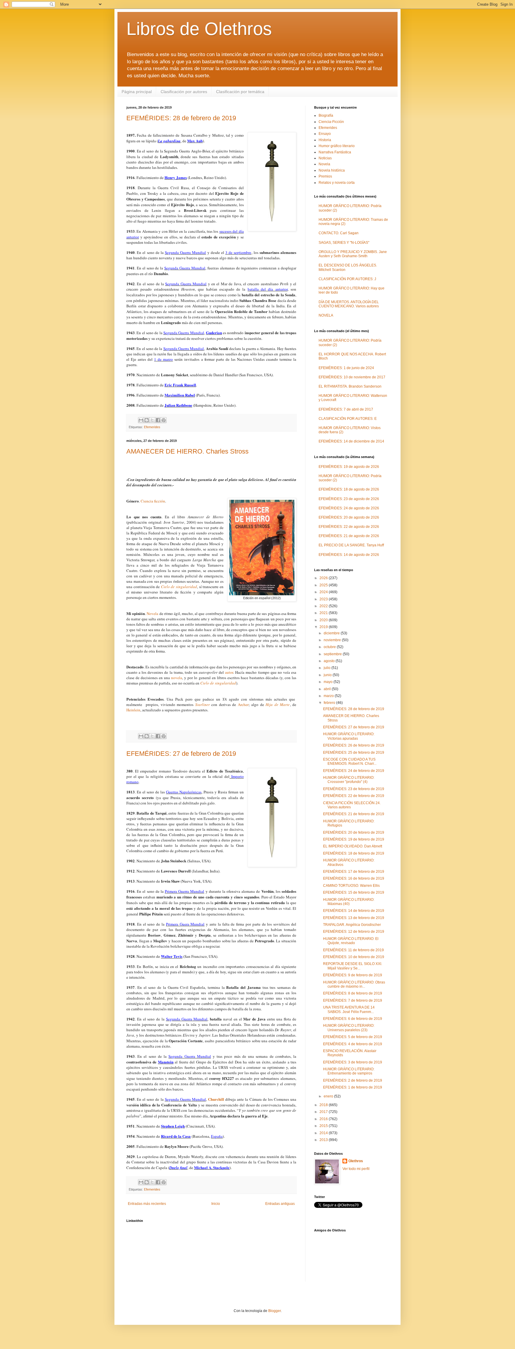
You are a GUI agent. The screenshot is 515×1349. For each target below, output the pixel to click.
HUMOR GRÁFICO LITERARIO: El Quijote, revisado (351, 941)
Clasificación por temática (240, 91)
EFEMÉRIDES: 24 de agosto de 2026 (349, 508)
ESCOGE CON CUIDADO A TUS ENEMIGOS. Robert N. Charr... (349, 761)
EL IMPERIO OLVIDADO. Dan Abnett (352, 846)
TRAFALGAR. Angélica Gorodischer (352, 925)
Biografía (326, 115)
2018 (324, 1105)
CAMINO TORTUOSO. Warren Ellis (351, 886)
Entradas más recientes (147, 1204)
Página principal (137, 91)
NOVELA (326, 315)
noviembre (333, 640)
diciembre (332, 633)
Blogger (274, 1311)
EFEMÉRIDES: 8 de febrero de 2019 (352, 993)
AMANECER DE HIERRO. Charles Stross (187, 451)
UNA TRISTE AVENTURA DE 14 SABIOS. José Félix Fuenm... (349, 1009)
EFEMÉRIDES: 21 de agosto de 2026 (349, 536)
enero (329, 1096)
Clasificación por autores (184, 91)
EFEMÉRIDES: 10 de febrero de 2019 (353, 957)
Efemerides (152, 427)
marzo (329, 696)
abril (328, 689)
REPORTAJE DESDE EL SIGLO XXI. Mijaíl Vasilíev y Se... (352, 966)
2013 (324, 1140)
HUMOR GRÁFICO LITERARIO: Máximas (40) (348, 902)
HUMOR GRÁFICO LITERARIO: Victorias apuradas (348, 736)
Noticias (325, 158)
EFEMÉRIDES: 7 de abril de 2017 (346, 409)
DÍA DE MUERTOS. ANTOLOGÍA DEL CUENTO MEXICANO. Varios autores (349, 304)
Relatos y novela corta (337, 183)
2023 (324, 599)
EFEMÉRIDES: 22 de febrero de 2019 (353, 796)
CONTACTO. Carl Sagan (339, 233)
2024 (324, 592)
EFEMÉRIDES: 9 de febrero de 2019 (352, 975)
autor (229, 672)
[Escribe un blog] (147, 420)
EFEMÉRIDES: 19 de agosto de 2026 (349, 467)
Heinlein (133, 710)
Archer (243, 704)
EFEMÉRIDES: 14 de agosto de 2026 (349, 555)
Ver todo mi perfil (356, 1169)
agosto (330, 661)
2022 (324, 606)
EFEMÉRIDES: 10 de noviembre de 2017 (352, 377)
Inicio (215, 1204)
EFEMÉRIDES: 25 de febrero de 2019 (353, 752)
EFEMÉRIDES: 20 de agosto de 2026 (349, 517)
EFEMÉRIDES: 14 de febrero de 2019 (353, 911)
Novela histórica (332, 170)
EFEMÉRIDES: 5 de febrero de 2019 (352, 1037)
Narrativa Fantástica (335, 152)
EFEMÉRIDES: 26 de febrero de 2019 (353, 745)
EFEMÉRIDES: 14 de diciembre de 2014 (351, 441)
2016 (324, 1119)
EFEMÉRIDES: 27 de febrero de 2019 (181, 753)
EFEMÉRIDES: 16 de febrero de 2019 (353, 878)
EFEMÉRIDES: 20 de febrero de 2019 (353, 832)
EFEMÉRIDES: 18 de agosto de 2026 (349, 489)
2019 (324, 627)
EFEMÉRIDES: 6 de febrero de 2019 (352, 1019)
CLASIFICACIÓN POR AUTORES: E (348, 419)
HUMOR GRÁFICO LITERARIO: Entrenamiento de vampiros (348, 1071)
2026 (324, 578)
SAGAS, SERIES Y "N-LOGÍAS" (344, 242)
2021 (324, 613)
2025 (324, 585)
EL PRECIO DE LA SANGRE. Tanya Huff (351, 545)
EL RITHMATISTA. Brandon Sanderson (350, 386)
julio (327, 668)
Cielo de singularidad (179, 586)
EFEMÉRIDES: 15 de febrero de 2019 (353, 892)
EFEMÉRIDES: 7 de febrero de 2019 (352, 1000)
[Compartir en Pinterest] (164, 420)
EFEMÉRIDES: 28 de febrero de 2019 (181, 118)
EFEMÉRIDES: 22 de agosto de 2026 (349, 527)
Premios (325, 176)
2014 (324, 1133)
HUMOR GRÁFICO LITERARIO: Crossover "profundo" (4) (348, 780)
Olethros (355, 1161)
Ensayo (325, 134)
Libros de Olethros (199, 29)
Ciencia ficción (153, 501)
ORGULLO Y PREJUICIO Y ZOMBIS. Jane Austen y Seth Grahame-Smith (353, 254)
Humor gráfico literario (337, 146)
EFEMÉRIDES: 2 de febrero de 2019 (352, 1080)
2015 (324, 1126)
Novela (152, 613)
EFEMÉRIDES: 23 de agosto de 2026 (349, 499)
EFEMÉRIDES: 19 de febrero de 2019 (353, 839)
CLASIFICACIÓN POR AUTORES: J (347, 279)
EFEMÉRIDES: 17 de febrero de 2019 (353, 871)
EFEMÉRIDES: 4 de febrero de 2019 (352, 1044)
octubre (330, 647)
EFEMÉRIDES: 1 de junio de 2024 (346, 368)
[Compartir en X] (152, 420)
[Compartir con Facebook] (158, 420)
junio (328, 675)
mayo (328, 682)
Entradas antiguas (280, 1204)
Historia (325, 140)
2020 (324, 620)
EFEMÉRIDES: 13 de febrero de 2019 (353, 918)
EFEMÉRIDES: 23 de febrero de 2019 (353, 789)
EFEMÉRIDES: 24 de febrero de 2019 (353, 771)
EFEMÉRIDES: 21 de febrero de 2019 (353, 814)
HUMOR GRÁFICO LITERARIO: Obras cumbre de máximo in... (354, 984)
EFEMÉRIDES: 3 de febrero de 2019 (352, 1062)
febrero (330, 703)
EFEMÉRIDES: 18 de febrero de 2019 (353, 853)
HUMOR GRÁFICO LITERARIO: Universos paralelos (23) (348, 1027)
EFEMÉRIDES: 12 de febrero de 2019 (353, 931)
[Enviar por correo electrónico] (141, 420)
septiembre (333, 654)
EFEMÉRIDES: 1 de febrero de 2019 (352, 1087)
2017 (324, 1112)
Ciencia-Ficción (331, 122)
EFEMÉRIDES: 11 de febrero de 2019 (353, 950)
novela (176, 677)
